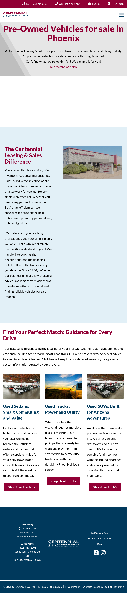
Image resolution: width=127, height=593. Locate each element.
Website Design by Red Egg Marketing (103, 586)
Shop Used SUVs (105, 487)
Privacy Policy (72, 586)
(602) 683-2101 (70, 3)
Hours (96, 3)
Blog (99, 543)
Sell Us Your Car (99, 532)
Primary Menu (121, 14)
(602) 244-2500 (36, 3)
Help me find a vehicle (63, 67)
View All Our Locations (99, 538)
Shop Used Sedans (21, 487)
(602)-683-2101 (27, 547)
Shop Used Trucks (63, 481)
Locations (118, 3)
